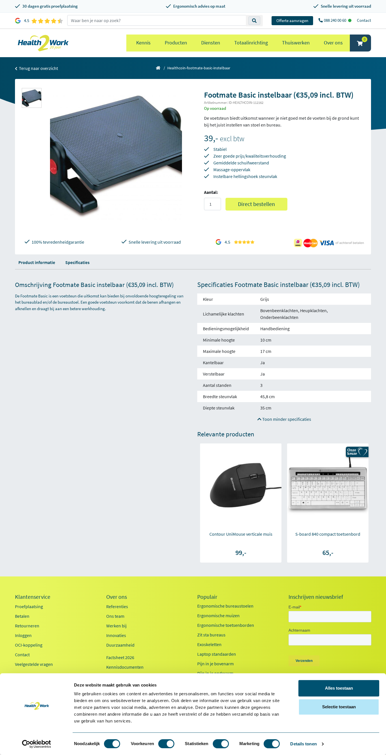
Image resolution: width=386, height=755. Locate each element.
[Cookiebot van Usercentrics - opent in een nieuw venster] (36, 744)
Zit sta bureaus (211, 635)
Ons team (115, 616)
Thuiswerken (296, 42)
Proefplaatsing (29, 606)
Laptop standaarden (216, 654)
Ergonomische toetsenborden (225, 625)
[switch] (166, 743)
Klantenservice (32, 596)
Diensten (210, 42)
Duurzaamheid (120, 645)
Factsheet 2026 (120, 657)
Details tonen (303, 743)
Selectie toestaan (339, 706)
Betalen (22, 616)
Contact (364, 20)
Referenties (117, 606)
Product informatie (36, 262)
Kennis (143, 42)
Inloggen (23, 635)
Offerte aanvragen (292, 20)
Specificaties (77, 262)
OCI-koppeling (28, 645)
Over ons (333, 42)
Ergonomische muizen (218, 615)
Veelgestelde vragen (34, 664)
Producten (176, 42)
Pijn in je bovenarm (215, 663)
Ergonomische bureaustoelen (225, 606)
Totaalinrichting (251, 42)
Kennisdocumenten (125, 667)
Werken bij (116, 626)
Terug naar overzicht (38, 68)
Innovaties (116, 635)
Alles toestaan (339, 688)
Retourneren (27, 626)
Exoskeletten (209, 644)
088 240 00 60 (335, 20)
